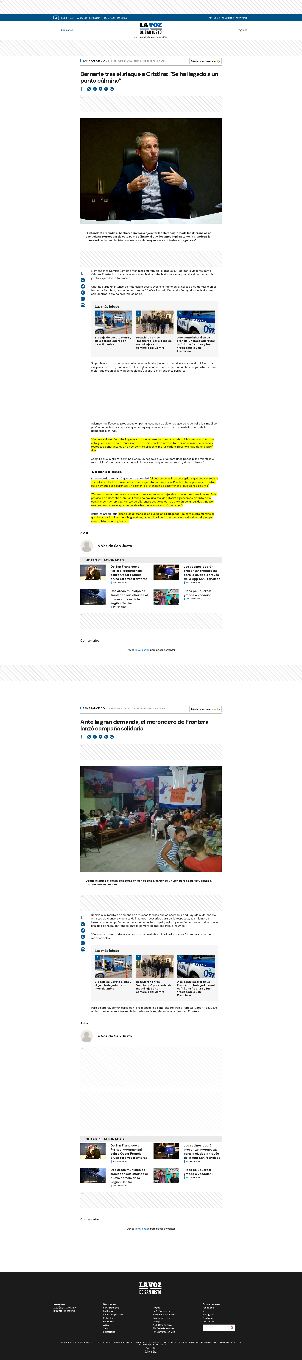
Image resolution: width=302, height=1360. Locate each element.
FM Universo (241, 17)
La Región (94, 17)
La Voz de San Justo (113, 545)
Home (64, 17)
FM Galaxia (226, 17)
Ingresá (243, 30)
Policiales (109, 17)
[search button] (56, 18)
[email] (106, 89)
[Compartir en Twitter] (100, 89)
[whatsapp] (89, 89)
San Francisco (78, 17)
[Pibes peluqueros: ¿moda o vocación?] (166, 597)
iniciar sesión (142, 650)
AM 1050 (213, 17)
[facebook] (95, 89)
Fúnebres (122, 17)
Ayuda (163, 1344)
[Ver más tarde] (82, 88)
